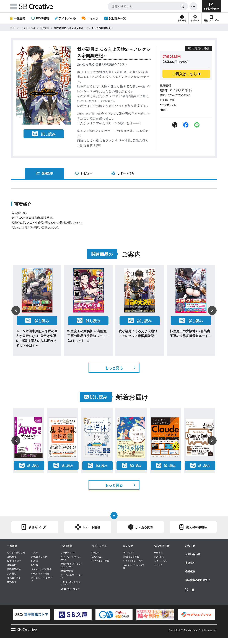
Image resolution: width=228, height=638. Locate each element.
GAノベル (96, 556)
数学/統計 (11, 581)
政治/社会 (11, 556)
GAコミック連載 (131, 556)
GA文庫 (45, 28)
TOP (12, 28)
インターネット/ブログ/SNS (71, 583)
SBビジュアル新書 (40, 573)
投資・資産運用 (14, 560)
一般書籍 (19, 18)
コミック (92, 18)
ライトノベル (67, 18)
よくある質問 (144, 527)
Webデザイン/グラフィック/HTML (72, 565)
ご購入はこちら (184, 73)
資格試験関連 (67, 570)
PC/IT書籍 (42, 18)
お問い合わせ (192, 554)
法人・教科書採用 (197, 527)
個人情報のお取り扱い (197, 579)
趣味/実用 (11, 565)
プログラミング (68, 552)
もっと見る (114, 367)
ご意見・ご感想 (201, 48)
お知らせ (182, 20)
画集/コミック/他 (39, 556)
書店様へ (190, 562)
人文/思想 (11, 573)
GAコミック (129, 552)
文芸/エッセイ (13, 577)
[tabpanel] (31, 614)
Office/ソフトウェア (70, 588)
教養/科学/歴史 (14, 569)
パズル (34, 552)
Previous (15, 310)
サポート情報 (125, 173)
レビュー (86, 173)
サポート (195, 20)
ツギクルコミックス (132, 560)
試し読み (48, 133)
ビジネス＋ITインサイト (41, 579)
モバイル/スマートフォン (72, 576)
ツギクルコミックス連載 (133, 566)
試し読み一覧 (117, 18)
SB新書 (34, 560)
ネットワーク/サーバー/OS (71, 558)
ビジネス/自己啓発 (16, 552)
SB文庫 (34, 565)
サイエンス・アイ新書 (41, 569)
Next (212, 310)
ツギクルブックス (100, 560)
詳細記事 (47, 173)
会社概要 (190, 571)
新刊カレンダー (211, 20)
